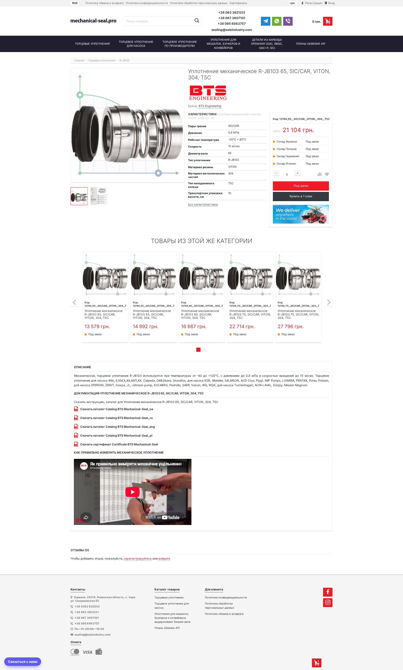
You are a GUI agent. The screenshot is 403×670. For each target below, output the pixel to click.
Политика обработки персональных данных (198, 3)
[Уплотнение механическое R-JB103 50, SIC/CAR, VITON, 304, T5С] (105, 275)
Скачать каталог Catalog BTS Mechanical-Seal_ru (116, 418)
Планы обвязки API (167, 627)
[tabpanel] (105, 297)
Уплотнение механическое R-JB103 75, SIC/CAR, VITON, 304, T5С (298, 314)
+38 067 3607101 (231, 18)
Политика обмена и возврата (104, 3)
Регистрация (313, 3)
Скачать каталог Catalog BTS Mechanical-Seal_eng (117, 426)
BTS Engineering (210, 106)
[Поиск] (197, 20)
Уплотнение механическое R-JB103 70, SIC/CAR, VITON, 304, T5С (250, 314)
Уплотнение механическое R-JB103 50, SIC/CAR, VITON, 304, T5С (104, 314)
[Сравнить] (320, 174)
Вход (331, 3)
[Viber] (288, 21)
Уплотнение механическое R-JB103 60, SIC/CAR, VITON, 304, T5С (200, 314)
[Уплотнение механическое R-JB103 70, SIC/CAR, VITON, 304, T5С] (250, 275)
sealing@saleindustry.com (231, 30)
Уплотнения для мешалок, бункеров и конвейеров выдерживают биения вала (172, 617)
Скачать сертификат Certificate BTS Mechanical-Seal (119, 444)
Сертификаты (238, 3)
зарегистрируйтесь (138, 558)
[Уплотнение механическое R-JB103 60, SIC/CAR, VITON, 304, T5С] (202, 275)
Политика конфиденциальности (147, 3)
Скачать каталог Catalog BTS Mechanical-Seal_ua (116, 409)
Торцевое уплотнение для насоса (171, 605)
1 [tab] (198, 350)
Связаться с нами (22, 662)
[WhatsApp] (276, 21)
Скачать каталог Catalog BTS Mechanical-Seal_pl (116, 435)
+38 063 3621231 (231, 12)
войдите (164, 558)
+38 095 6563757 (232, 24)
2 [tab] (205, 350)
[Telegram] (265, 21)
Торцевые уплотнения (168, 597)
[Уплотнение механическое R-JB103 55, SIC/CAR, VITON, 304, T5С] (154, 275)
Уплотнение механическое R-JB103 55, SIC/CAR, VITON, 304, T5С (152, 314)
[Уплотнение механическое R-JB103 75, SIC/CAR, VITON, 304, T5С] (298, 275)
